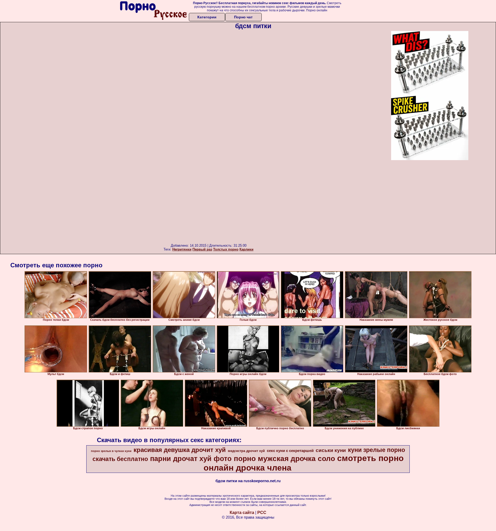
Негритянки (181, 249)
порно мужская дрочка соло (284, 459)
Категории (206, 17)
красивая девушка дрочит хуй (180, 449)
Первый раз (202, 249)
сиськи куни (331, 450)
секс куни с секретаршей (290, 451)
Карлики (246, 249)
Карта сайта (242, 512)
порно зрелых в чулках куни (111, 450)
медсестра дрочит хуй (246, 451)
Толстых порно (225, 249)
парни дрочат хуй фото (191, 459)
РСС (261, 512)
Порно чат (243, 17)
